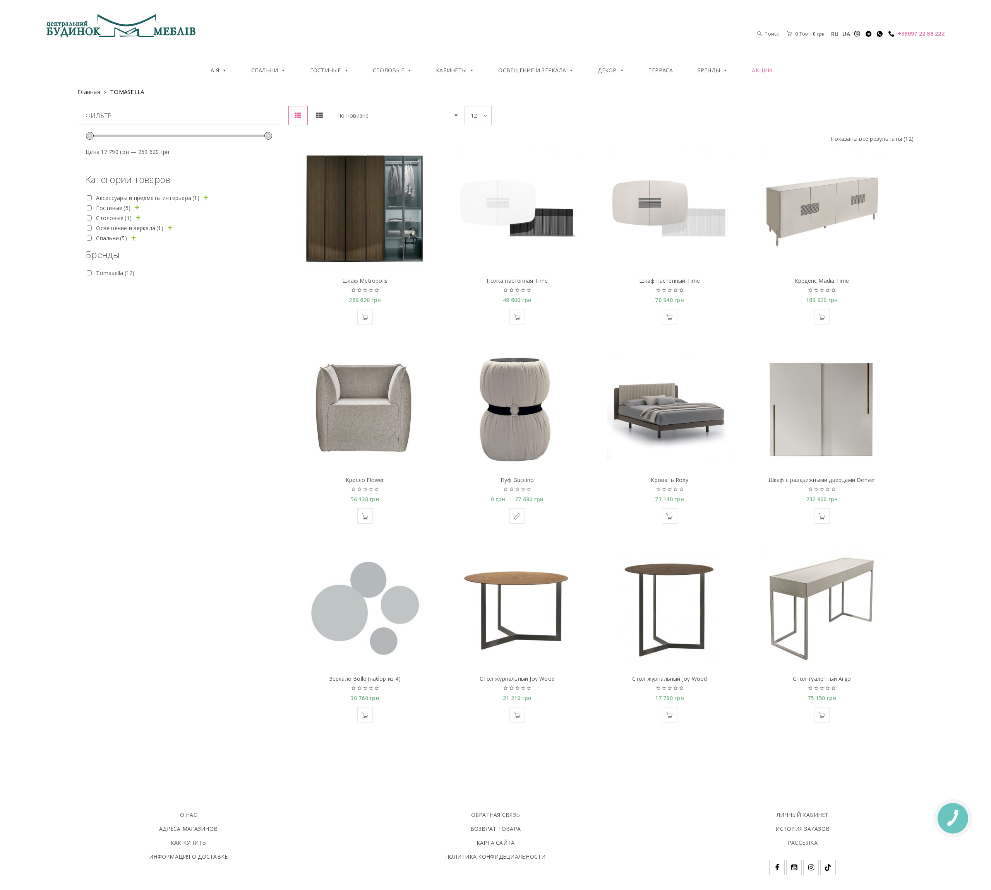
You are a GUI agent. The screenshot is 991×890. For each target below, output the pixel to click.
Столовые (388, 70)
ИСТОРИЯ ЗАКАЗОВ (802, 828)
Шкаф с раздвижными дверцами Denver (822, 479)
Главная (88, 92)
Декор (607, 70)
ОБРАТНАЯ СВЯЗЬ (495, 814)
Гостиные (325, 70)
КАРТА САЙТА (496, 842)
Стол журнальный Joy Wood (517, 678)
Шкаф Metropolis (364, 280)
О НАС (188, 814)
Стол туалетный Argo (822, 678)
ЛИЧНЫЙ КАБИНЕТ (803, 814)
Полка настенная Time (517, 280)
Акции (762, 70)
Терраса (660, 70)
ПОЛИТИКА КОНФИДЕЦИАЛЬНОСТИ (495, 856)
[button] (365, 317)
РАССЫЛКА (803, 842)
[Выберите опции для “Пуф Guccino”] (517, 516)
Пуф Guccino (517, 479)
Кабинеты (451, 70)
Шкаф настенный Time (669, 280)
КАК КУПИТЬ (188, 842)
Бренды (708, 70)
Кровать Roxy (669, 479)
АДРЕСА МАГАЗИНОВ (188, 828)
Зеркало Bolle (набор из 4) (365, 678)
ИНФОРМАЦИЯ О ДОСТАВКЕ (188, 856)
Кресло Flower (365, 479)
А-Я (215, 70)
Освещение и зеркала (532, 70)
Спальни (264, 70)
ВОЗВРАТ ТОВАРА (495, 828)
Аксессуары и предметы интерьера (147, 198)
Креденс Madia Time (822, 280)
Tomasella (115, 273)
